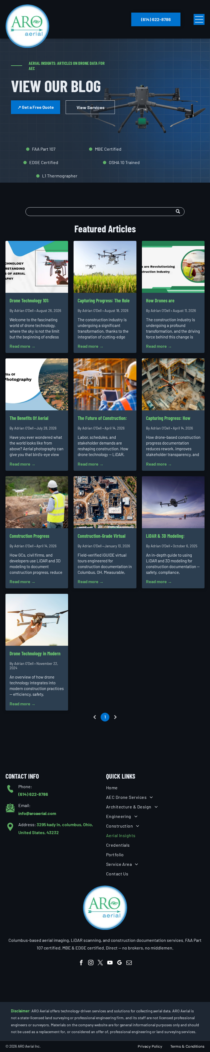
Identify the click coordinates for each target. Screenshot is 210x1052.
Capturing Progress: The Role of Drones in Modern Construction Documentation (104, 300)
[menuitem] (155, 787)
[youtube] (110, 963)
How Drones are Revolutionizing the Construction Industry (165, 300)
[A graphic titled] (36, 384)
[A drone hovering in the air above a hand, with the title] (36, 267)
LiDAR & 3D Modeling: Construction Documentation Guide (171, 536)
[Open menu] (199, 19)
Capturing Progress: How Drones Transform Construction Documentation (171, 418)
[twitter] (100, 963)
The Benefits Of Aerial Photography (29, 418)
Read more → (23, 346)
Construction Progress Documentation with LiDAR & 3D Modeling (35, 536)
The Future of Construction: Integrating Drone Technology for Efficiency (104, 418)
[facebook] (81, 963)
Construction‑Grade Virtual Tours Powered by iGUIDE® (102, 536)
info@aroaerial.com (37, 813)
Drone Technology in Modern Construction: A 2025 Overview (35, 653)
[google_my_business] (119, 963)
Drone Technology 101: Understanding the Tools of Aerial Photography (33, 300)
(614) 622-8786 (33, 794)
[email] (129, 963)
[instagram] (91, 963)
